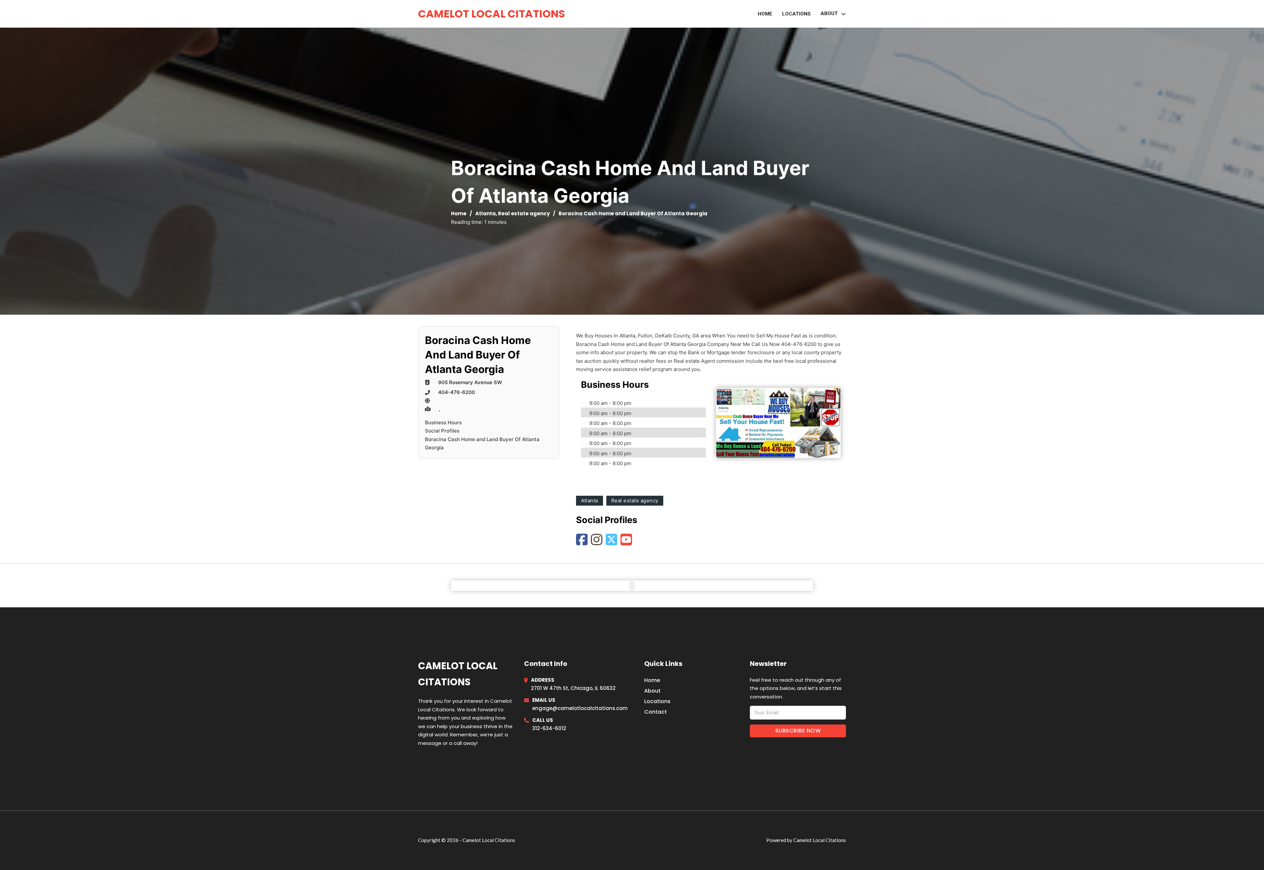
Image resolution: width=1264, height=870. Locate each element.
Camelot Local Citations (491, 13)
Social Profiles (442, 431)
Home (765, 14)
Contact (655, 712)
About (652, 691)
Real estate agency (524, 213)
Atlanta (485, 213)
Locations (796, 14)
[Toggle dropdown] (843, 14)
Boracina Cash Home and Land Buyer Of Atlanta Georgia (482, 443)
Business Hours (443, 422)
